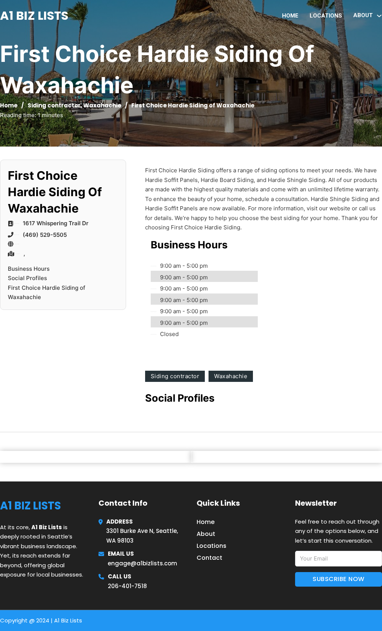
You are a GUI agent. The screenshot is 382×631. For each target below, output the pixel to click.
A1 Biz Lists (34, 15)
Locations (326, 15)
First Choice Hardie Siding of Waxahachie (46, 292)
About (206, 534)
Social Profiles (27, 278)
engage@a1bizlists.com (142, 563)
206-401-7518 (127, 586)
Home (290, 15)
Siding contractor (54, 105)
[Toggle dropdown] (379, 16)
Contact (209, 557)
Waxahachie (102, 105)
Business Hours (29, 268)
